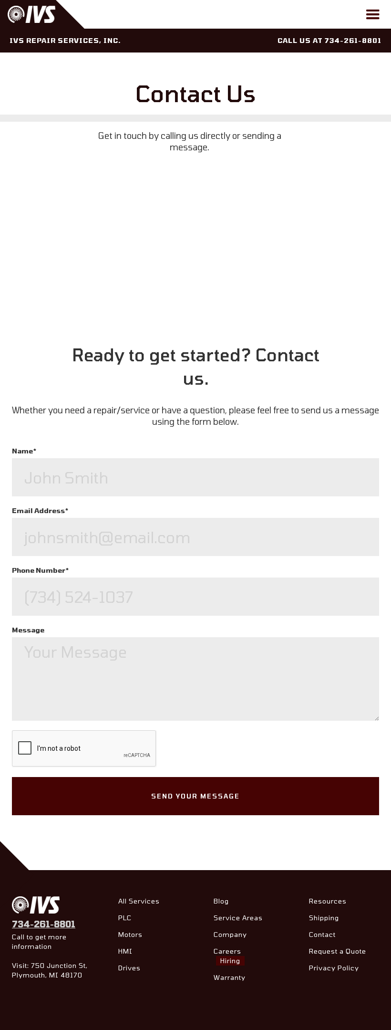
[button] (373, 15)
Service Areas (238, 918)
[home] (48, 14)
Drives (129, 968)
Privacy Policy (334, 968)
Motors (130, 934)
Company (230, 934)
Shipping (324, 918)
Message (28, 630)
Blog (221, 901)
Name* (24, 451)
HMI (125, 951)
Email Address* (40, 510)
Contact (322, 934)
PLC (125, 918)
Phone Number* (40, 570)
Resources (328, 901)
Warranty (230, 977)
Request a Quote (337, 951)
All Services (139, 901)
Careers (227, 956)
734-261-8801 (43, 924)
